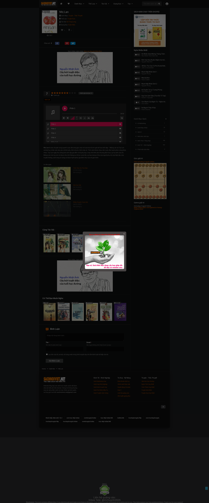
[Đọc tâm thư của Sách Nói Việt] (104, 268)
